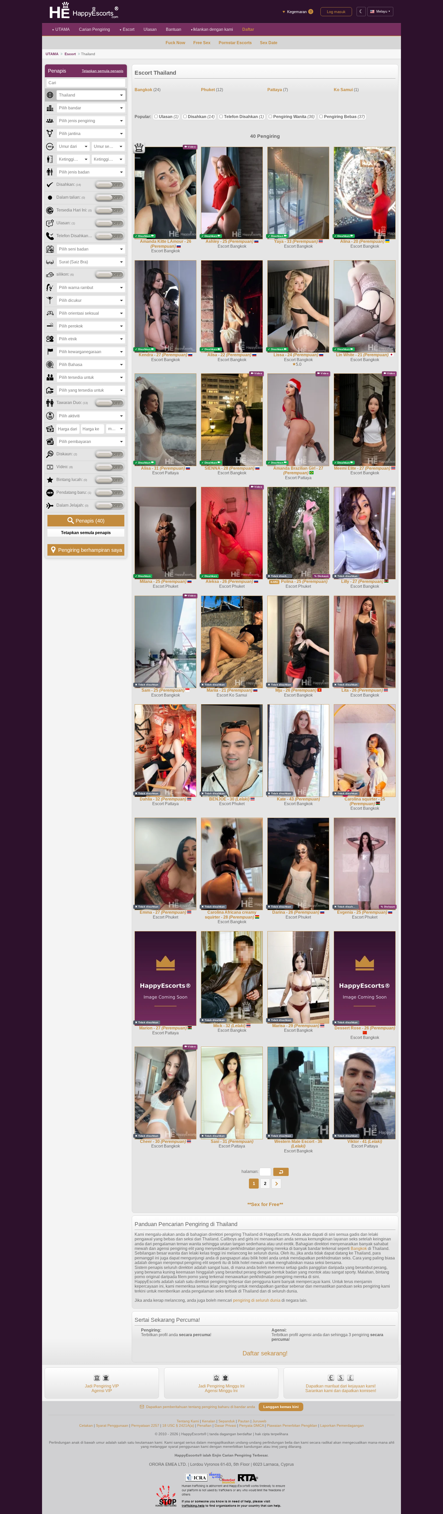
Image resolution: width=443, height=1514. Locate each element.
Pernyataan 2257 (145, 1425)
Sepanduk (226, 1421)
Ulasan (168, 116)
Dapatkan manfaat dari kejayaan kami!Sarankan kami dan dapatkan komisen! (340, 1388)
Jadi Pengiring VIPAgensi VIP (102, 1388)
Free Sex (201, 43)
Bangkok (359, 1248)
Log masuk (336, 11)
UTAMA (61, 29)
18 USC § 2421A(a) (178, 1425)
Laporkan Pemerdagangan (342, 1425)
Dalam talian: (70, 197)
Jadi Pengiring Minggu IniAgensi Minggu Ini (221, 1388)
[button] (281, 1172)
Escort (126, 29)
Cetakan (86, 1425)
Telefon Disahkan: (74, 236)
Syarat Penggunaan (112, 1425)
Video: (64, 467)
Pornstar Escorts (235, 43)
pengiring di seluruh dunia (256, 1300)
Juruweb (259, 1421)
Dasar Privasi (225, 1425)
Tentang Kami (188, 1421)
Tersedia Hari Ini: (74, 210)
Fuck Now (175, 43)
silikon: (65, 274)
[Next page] (276, 1184)
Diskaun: (66, 454)
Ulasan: (65, 223)
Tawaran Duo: (72, 402)
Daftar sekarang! (265, 1353)
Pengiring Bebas (344, 116)
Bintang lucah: (71, 479)
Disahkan (201, 116)
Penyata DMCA (251, 1425)
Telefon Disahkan (244, 116)
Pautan (243, 1421)
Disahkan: (68, 184)
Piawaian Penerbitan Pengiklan (292, 1425)
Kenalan (208, 1421)
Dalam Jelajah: (72, 505)
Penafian (204, 1425)
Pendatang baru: (73, 492)
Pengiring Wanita (294, 116)
